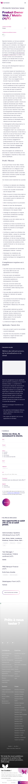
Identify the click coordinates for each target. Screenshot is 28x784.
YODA (3, 698)
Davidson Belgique (19, 692)
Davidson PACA (19, 721)
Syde (16, 678)
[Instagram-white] (8, 643)
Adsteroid (17, 676)
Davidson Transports (20, 730)
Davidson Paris (18, 723)
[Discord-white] (13, 643)
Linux (4, 545)
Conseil (16, 667)
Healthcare (17, 671)
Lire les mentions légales (6, 778)
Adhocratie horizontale (8, 692)
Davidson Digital (19, 696)
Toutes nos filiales (19, 739)
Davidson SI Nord (19, 726)
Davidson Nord (18, 716)
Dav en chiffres (5, 696)
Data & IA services (6, 664)
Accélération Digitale (20, 653)
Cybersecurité (5, 662)
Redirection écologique (8, 675)
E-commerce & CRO (7, 667)
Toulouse (22, 8)
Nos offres (16, 746)
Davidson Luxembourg (20, 710)
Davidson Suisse (19, 728)
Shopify (16, 669)
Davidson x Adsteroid (20, 737)
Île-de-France (15, 8)
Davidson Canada (19, 694)
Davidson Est (18, 705)
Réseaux (4, 678)
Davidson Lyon (18, 712)
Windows (19, 542)
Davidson (10, 746)
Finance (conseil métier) (8, 669)
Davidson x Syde (19, 735)
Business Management (7, 660)
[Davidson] (5, 3)
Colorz (16, 673)
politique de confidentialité (13, 492)
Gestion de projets (13, 574)
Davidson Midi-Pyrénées (21, 714)
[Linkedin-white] (2, 643)
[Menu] (25, 3)
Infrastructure (12, 542)
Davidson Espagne (19, 703)
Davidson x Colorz (19, 732)
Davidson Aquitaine (19, 689)
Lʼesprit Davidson (6, 689)
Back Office (5, 657)
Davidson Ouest (19, 719)
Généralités (5, 542)
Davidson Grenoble (19, 707)
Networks (17, 655)
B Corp (4, 694)
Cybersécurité (18, 658)
